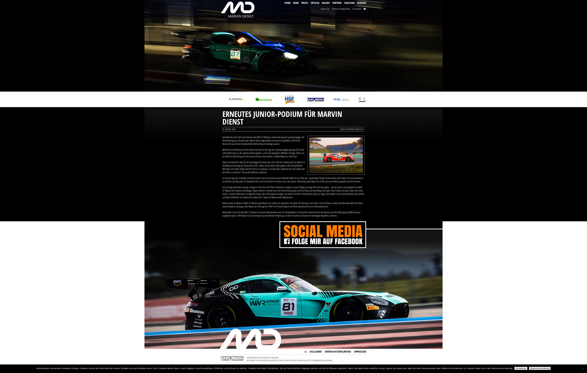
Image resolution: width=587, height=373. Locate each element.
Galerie (326, 3)
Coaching (349, 3)
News (296, 3)
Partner (336, 3)
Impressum (325, 8)
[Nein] (583, 368)
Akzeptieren (521, 368)
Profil (304, 3)
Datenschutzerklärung (341, 8)
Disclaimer (357, 8)
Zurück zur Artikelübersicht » (352, 129)
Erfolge (315, 3)
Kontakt (361, 3)
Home (287, 3)
